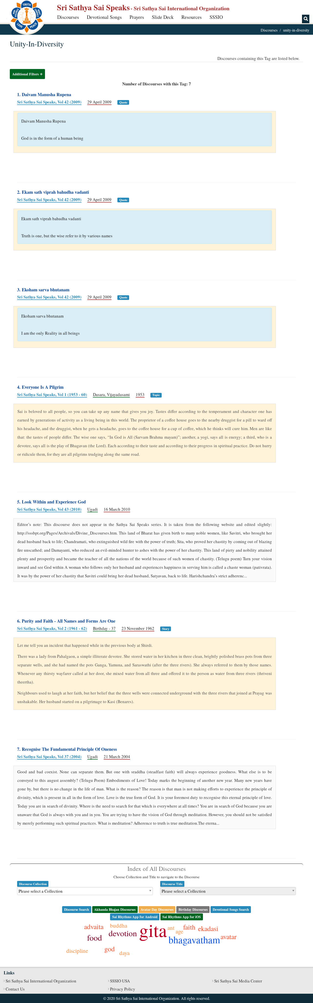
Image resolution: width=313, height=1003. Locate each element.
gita (153, 930)
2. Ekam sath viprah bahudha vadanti (53, 192)
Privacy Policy (122, 989)
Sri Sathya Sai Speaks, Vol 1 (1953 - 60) (52, 394)
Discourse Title (172, 884)
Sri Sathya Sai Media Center (238, 981)
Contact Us (15, 989)
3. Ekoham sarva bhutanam (43, 289)
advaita (93, 926)
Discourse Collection (33, 884)
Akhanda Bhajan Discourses (114, 909)
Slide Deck (163, 17)
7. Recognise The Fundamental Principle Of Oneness (67, 749)
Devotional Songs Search (231, 909)
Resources (191, 17)
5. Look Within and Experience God (51, 502)
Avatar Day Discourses (157, 909)
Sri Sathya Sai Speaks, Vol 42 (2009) (49, 102)
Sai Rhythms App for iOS (181, 916)
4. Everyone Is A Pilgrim (40, 387)
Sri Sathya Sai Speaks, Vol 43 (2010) (49, 509)
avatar (228, 936)
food (94, 937)
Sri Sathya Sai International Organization (41, 981)
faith (189, 927)
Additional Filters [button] (25, 74)
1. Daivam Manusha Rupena (44, 94)
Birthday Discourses (193, 909)
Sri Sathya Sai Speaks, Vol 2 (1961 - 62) (52, 628)
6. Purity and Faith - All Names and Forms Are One (66, 621)
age (179, 931)
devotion (123, 933)
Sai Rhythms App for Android (134, 916)
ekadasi (208, 928)
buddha (118, 925)
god (109, 948)
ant (171, 927)
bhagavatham (194, 939)
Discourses (68, 17)
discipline (77, 950)
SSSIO (216, 17)
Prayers (137, 17)
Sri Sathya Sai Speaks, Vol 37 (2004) (49, 756)
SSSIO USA (120, 981)
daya (124, 953)
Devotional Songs (104, 17)
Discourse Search (76, 909)
